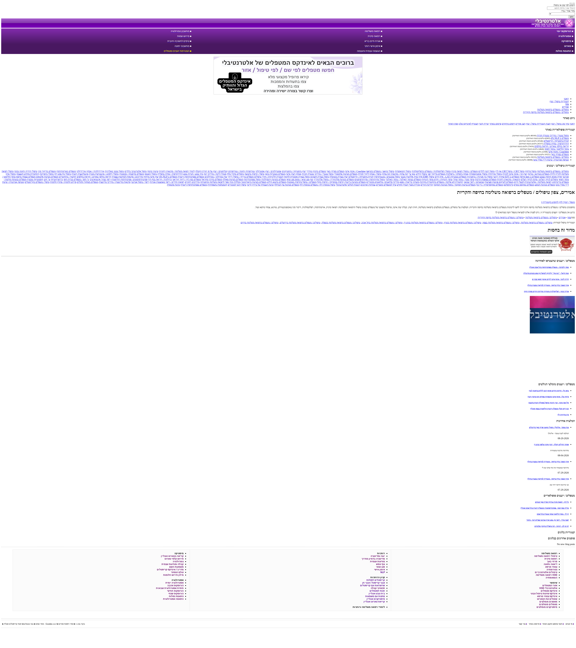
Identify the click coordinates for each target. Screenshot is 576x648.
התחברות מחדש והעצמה (27, 174)
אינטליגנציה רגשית (80, 174)
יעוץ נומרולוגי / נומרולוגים (216, 176)
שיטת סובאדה (173, 185)
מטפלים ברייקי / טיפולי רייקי (241, 176)
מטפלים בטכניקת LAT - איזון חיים (450, 176)
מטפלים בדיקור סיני (47, 171)
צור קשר (522, 624)
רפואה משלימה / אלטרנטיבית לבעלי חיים (533, 182)
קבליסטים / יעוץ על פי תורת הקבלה (211, 171)
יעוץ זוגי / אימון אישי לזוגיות (514, 174)
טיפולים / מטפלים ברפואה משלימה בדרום (260, 222)
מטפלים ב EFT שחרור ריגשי (506, 176)
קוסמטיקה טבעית (35, 179)
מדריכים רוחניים (192, 182)
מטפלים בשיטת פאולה (233, 179)
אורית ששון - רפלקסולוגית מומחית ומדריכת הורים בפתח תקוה (546, 291)
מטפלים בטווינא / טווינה (538, 174)
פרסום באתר (495, 123)
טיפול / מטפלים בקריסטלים (37, 182)
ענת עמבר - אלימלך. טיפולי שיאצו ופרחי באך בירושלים (549, 427)
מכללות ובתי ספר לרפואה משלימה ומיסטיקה (220, 182)
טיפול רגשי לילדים (486, 171)
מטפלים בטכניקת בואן (275, 174)
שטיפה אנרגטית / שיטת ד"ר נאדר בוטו (551, 159)
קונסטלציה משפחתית (217, 185)
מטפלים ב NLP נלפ (560, 138)
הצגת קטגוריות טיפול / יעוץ (538, 123)
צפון (569, 217)
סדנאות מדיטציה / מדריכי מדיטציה (114, 182)
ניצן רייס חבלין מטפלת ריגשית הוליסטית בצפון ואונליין (549, 409)
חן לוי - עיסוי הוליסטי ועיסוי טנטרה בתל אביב (553, 514)
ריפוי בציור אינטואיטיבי (100, 179)
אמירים (562, 217)
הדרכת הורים (427, 185)
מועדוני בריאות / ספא (409, 182)
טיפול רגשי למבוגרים (237, 185)
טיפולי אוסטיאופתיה (478, 174)
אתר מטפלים (29, 624)
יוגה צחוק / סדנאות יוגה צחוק (395, 174)
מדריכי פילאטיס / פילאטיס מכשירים (382, 182)
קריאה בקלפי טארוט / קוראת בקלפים (551, 146)
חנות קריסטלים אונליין (13, 624)
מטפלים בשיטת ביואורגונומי (253, 182)
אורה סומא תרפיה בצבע (551, 176)
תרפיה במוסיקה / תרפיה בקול (330, 182)
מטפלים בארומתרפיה (66, 171)
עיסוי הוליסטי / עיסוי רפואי (557, 149)
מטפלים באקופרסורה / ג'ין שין (489, 185)
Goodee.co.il (51, 624)
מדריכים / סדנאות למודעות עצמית (127, 176)
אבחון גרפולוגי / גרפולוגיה (457, 174)
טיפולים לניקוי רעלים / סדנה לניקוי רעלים (539, 179)
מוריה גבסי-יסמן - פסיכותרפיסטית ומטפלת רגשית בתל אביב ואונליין (544, 508)
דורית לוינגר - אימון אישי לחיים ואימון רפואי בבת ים (550, 279)
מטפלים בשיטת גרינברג (355, 182)
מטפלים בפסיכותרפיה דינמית (191, 176)
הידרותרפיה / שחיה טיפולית (556, 143)
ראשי (572, 123)
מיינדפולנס (508, 185)
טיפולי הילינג (421, 174)
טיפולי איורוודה (495, 174)
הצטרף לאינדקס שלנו (468, 123)
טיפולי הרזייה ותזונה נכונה (25, 171)
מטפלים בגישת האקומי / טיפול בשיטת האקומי (455, 185)
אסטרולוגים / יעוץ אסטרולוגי (268, 171)
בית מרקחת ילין (563, 415)
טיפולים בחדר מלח (235, 174)
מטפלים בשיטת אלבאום (47, 176)
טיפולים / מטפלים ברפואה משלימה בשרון (462, 222)
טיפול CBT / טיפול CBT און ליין (510, 171)
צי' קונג (47, 179)
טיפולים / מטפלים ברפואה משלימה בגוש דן (423, 222)
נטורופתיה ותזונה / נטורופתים (241, 171)
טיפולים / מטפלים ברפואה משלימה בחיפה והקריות (501, 217)
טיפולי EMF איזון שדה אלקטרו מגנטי (417, 176)
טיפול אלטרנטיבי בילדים (135, 171)
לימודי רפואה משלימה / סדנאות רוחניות (177, 171)
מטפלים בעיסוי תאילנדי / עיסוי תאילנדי (403, 179)
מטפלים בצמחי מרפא (26, 176)
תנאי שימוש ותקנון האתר (552, 624)
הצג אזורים (520, 123)
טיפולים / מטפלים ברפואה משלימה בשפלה (341, 222)
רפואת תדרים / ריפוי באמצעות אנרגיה (167, 182)
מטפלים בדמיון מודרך (316, 171)
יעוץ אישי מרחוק (151, 176)
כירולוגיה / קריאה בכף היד (160, 179)
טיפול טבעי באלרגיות (114, 171)
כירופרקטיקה (57, 179)
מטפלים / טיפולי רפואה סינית (464, 171)
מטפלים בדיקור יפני (436, 174)
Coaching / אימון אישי (558, 151)
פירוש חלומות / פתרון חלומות (63, 182)
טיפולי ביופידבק (47, 174)
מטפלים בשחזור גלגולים (87, 182)
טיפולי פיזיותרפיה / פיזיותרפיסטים (369, 179)
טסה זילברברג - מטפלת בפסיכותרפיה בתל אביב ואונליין (549, 267)
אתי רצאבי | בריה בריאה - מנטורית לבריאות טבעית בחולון (548, 285)
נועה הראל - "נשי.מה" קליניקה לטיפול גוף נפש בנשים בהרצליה (546, 273)
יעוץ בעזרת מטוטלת (339, 176)
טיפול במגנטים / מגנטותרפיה (387, 176)
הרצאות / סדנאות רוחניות (508, 179)
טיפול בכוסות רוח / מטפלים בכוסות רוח (317, 185)
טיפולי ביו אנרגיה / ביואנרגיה (480, 176)
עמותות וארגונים (367, 185)
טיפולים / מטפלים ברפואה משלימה (553, 157)
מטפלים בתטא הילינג (276, 182)
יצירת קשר (484, 123)
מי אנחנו (569, 624)
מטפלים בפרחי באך (560, 154)
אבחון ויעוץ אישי (293, 174)
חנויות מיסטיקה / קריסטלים (556, 141)
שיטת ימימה (152, 171)
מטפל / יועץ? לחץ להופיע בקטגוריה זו (558, 202)
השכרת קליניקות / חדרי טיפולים (268, 176)
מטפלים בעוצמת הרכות (485, 179)
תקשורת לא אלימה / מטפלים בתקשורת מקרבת (441, 182)
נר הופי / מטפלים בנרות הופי (76, 179)
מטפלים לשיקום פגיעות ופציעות (499, 182)
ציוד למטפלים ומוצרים (386, 185)
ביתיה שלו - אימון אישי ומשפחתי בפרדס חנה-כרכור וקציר (548, 397)
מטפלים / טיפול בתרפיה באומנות (301, 182)
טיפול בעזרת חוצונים (319, 176)
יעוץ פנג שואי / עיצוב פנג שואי (299, 179)
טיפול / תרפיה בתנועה (254, 174)
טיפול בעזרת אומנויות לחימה (297, 176)
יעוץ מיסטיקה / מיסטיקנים (294, 171)
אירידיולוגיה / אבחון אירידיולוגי (90, 171)
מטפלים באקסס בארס (524, 185)
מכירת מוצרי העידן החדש (408, 185)
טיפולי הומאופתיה (403, 171)
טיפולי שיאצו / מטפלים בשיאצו (380, 171)
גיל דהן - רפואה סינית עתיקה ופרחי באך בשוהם (552, 502)
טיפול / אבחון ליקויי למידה (369, 174)
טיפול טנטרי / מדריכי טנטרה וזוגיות (553, 135)
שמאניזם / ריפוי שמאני (474, 182)
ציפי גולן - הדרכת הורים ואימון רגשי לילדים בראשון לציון (549, 391)
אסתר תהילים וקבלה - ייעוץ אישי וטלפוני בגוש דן (551, 444)
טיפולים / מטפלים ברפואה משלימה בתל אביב (382, 222)
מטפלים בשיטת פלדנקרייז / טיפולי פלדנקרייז (334, 179)
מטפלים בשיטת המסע (545, 185)
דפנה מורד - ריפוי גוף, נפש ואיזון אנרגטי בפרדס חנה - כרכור (547, 520)
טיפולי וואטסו (151, 174)
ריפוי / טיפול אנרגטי (140, 182)
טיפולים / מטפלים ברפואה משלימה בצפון (501, 222)
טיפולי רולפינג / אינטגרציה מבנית (104, 174)
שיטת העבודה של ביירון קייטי (260, 185)
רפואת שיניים (64, 624)
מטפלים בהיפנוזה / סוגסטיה (131, 174)
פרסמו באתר (534, 624)
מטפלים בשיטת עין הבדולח (286, 185)
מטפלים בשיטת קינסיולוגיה (273, 179)
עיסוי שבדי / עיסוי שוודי (463, 179)
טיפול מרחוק (531, 171)
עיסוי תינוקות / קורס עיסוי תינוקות (437, 179)
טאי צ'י (412, 174)
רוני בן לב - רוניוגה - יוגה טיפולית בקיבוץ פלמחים (551, 526)
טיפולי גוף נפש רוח (62, 174)
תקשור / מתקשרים (67, 176)
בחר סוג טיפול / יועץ (560, 123)
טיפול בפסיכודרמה (252, 179)
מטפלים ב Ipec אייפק (529, 176)
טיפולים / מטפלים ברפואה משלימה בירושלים (300, 222)
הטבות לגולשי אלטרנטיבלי (348, 185)
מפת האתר (453, 123)
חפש (572, 17)
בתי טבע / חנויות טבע (193, 174)
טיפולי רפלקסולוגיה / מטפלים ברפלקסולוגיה (431, 171)
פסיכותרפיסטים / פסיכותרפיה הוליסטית (129, 179)
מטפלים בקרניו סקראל (212, 179)
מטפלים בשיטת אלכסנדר (345, 174)
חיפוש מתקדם (508, 123)
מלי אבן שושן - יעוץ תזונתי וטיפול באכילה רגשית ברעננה (548, 403)
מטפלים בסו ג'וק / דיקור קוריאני (186, 179)
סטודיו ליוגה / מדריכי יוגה (215, 174)
